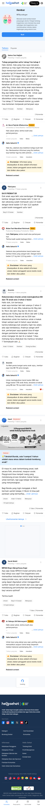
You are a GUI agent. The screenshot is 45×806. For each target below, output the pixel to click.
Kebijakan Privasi (7, 750)
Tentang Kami (27, 746)
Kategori (5, 731)
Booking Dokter (7, 734)
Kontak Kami (26, 757)
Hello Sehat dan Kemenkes (11, 766)
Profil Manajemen (28, 750)
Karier (24, 753)
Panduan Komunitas (8, 762)
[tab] (5, 48)
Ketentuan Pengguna (9, 746)
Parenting (11, 58)
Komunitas (26, 734)
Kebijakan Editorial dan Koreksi (9, 754)
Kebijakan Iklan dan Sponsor (11, 759)
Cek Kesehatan (28, 731)
